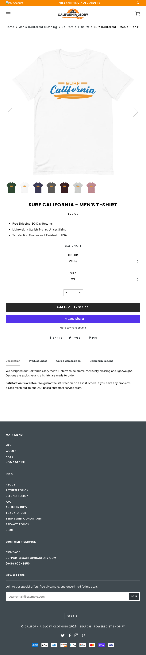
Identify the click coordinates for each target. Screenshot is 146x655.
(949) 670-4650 (18, 564)
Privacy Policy (17, 524)
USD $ (71, 615)
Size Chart (73, 246)
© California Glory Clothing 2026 (49, 626)
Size (73, 273)
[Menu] (8, 13)
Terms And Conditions (24, 518)
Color (73, 255)
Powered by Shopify (109, 626)
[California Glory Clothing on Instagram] (77, 636)
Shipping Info (16, 507)
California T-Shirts (75, 27)
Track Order (16, 513)
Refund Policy (17, 496)
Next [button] (133, 111)
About (11, 484)
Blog (9, 530)
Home (10, 27)
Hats (9, 457)
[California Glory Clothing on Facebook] (70, 636)
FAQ (8, 502)
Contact (13, 552)
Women (11, 451)
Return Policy (17, 490)
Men (9, 445)
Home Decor (15, 462)
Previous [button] (12, 111)
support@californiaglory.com (31, 558)
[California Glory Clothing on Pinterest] (83, 636)
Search (85, 626)
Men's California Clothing (37, 27)
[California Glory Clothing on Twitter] (63, 636)
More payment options (73, 327)
